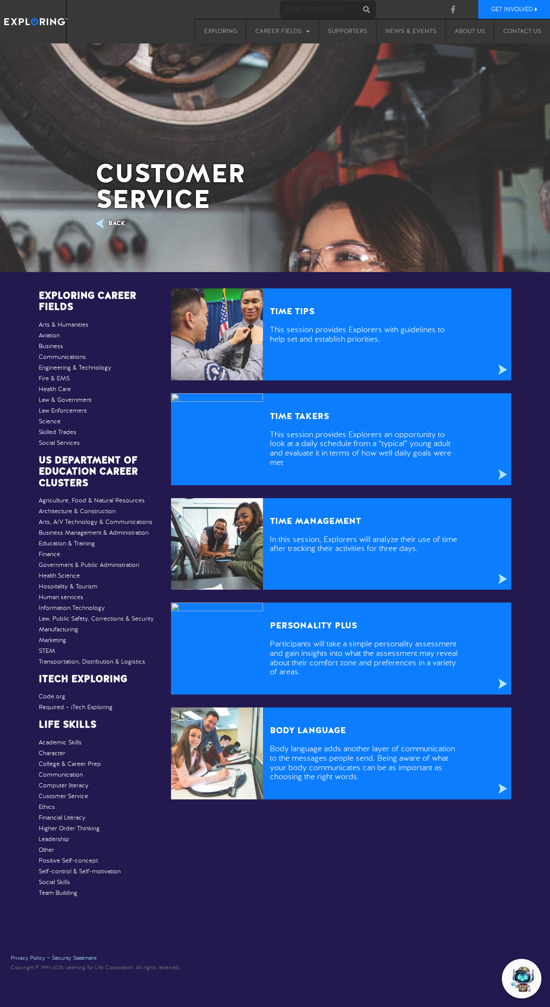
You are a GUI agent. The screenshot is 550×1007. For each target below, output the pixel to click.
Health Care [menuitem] (55, 389)
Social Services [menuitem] (59, 443)
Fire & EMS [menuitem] (54, 379)
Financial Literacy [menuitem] (62, 818)
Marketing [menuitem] (52, 640)
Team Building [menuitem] (58, 893)
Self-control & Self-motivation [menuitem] (80, 872)
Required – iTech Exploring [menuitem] (76, 707)
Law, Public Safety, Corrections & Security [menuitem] (96, 619)
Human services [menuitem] (61, 597)
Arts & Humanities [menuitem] (64, 325)
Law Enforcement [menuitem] (63, 411)
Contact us (522, 31)
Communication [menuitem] (61, 775)
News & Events (411, 31)
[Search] (367, 9)
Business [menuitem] (51, 346)
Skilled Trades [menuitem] (57, 432)
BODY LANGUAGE (308, 731)
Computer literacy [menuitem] (64, 786)
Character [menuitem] (52, 753)
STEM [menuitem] (47, 651)
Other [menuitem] (46, 850)
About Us (470, 31)
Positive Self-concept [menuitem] (68, 861)
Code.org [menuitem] (52, 697)
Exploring (220, 31)
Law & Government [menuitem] (65, 400)
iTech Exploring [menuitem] (83, 679)
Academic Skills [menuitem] (60, 743)
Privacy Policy (28, 958)
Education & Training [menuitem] (67, 544)
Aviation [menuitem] (49, 336)
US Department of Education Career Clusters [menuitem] (88, 472)
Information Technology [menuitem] (72, 608)
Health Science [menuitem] (59, 576)
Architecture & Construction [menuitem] (77, 511)
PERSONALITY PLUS (313, 626)
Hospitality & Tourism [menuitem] (68, 587)
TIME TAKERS (299, 417)
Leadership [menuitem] (54, 839)
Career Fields (278, 31)
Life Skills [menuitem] (67, 725)
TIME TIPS (292, 312)
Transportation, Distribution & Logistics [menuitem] (92, 662)
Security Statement (74, 958)
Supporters (347, 31)
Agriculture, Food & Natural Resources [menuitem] (92, 501)
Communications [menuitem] (62, 357)
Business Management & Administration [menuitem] (94, 533)
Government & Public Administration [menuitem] (89, 565)
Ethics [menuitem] (47, 807)
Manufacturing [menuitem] (58, 630)
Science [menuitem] (50, 422)
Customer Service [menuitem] (63, 796)
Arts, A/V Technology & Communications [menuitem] (96, 522)
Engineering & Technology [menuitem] (75, 368)
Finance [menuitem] (49, 554)
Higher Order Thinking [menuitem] (69, 829)
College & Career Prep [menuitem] (70, 764)
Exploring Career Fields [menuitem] (87, 301)
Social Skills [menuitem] (54, 882)
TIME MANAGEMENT (315, 521)
